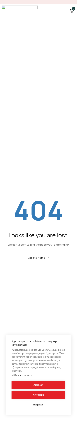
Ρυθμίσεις (38, 404)
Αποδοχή (38, 385)
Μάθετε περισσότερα (22, 375)
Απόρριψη (38, 395)
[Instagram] (73, 2)
